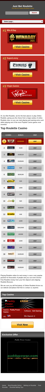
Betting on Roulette (30, 385)
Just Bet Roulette (22, 6)
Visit (35, 141)
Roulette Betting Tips (16, 387)
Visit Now (22, 324)
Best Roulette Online (15, 385)
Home (4, 385)
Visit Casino (22, 47)
